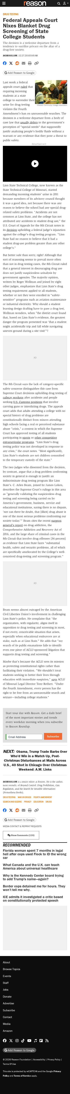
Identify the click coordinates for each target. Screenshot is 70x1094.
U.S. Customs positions (27, 402)
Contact (7, 1017)
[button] (66, 3)
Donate (7, 996)
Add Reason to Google (20, 73)
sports (26, 437)
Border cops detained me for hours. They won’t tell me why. (34, 888)
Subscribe (53, 736)
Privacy (27, 802)
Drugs (49, 802)
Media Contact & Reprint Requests (22, 826)
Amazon (8, 1030)
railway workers (13, 397)
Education (38, 802)
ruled (24, 86)
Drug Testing (10, 14)
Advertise (8, 1003)
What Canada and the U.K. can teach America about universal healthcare (31, 866)
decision (12, 230)
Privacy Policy (53, 1059)
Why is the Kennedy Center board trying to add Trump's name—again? (33, 877)
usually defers (29, 122)
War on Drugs (24, 797)
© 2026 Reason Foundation (17, 1059)
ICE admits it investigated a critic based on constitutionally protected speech (33, 898)
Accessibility (39, 1059)
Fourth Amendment (43, 797)
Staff (6, 983)
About (6, 962)
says (54, 679)
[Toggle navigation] (4, 3)
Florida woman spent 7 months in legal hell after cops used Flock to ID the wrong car (34, 854)
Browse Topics (11, 969)
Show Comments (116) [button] (22, 835)
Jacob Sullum (10, 55)
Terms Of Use (9, 1063)
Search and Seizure (12, 802)
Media (6, 1024)
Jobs (5, 989)
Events (7, 976)
